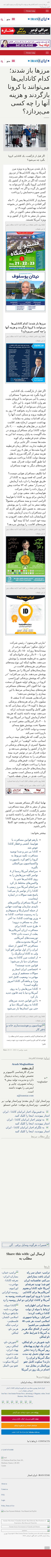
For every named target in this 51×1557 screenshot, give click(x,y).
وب (28, 1388)
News (23, 1393)
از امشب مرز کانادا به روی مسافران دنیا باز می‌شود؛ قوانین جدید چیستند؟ (23, 961)
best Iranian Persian (15, 1393)
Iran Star (4, 1393)
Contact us (4, 1489)
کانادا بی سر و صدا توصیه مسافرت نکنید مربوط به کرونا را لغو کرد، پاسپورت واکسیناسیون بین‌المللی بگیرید (24, 859)
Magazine (37, 1393)
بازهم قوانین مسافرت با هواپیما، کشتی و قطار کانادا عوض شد (23, 843)
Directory (30, 1396)
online (43, 1393)
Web (25, 1396)
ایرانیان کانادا (15, 1388)
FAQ (2, 1495)
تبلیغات (24, 1391)
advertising (29, 1393)
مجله (31, 1388)
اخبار (8, 1388)
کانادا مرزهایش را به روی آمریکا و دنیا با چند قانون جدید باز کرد (22, 992)
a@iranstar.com (25, 1095)
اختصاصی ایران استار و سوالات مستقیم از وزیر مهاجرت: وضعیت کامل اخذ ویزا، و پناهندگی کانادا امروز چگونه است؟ (22, 977)
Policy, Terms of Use (7, 1506)
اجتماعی (30, 1391)
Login (3, 1500)
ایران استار (41, 1388)
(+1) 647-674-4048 (7, 1450)
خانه (48, 2)
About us (4, 1484)
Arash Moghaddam (23, 1064)
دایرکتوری (23, 1388)
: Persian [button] (30, 11)
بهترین (35, 1388)
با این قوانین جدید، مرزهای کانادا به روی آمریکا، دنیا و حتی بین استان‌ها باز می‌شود (22, 1004)
